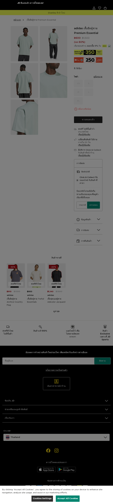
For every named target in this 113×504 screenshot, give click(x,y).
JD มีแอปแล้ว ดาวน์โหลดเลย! (30, 3)
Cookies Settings (42, 498)
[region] (56, 495)
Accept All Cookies (67, 498)
